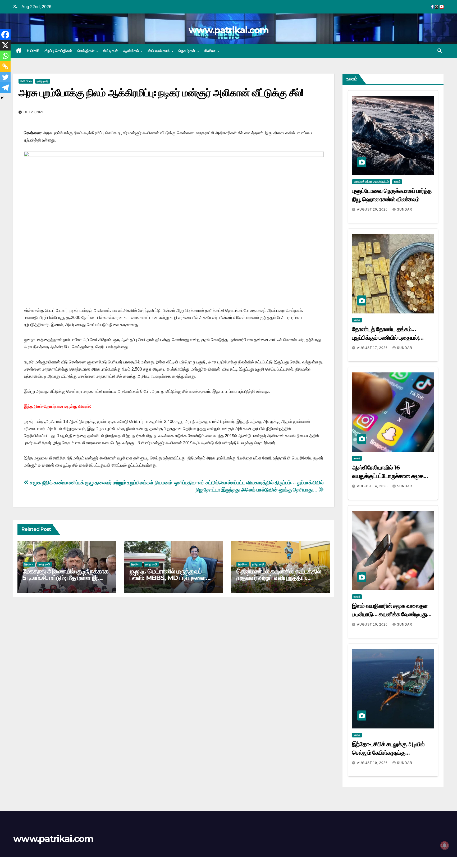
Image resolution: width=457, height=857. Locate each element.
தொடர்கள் (187, 50)
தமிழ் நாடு (42, 81)
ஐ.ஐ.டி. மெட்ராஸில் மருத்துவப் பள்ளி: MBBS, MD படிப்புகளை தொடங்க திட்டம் (168, 577)
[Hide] (2, 98)
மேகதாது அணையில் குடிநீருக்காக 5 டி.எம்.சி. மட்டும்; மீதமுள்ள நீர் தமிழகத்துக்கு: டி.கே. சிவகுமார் (65, 577)
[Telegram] (5, 87)
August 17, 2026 (373, 348)
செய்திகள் (86, 50)
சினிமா (210, 50)
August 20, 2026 (373, 209)
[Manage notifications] (444, 845)
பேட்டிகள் (110, 50)
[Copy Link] (5, 66)
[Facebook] (5, 34)
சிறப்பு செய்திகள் (58, 50)
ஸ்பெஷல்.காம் (159, 50)
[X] (5, 45)
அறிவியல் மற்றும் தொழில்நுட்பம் (371, 181)
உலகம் (397, 181)
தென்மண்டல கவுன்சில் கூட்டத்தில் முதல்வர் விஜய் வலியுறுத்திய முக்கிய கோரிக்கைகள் (278, 577)
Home (33, 50)
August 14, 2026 (373, 486)
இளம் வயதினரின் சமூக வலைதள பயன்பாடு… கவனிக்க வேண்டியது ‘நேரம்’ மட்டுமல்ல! (390, 614)
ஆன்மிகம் (131, 50)
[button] (439, 50)
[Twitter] (5, 77)
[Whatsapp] (5, 56)
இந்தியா (29, 564)
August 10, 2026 (373, 624)
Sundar (404, 209)
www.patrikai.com (228, 30)
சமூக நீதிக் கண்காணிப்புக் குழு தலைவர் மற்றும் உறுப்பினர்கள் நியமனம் (100, 482)
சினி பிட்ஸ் (26, 81)
